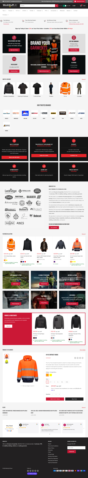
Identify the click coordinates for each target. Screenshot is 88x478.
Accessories (53, 10)
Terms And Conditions (53, 446)
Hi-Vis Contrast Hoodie (52, 355)
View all (84, 79)
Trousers (10, 10)
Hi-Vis (17, 10)
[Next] (85, 252)
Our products (54, 227)
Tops (4, 10)
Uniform (24, 10)
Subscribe (71, 451)
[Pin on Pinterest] (78, 358)
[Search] (56, 5)
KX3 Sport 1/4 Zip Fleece (38, 333)
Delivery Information (52, 456)
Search (49, 443)
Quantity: (48, 394)
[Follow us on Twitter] (30, 471)
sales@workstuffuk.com (16, 1)
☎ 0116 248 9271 (7, 1)
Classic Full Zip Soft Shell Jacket (26, 256)
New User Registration (47, 1)
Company (5, 14)
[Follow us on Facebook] (28, 471)
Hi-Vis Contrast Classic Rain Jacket (76, 256)
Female (31, 10)
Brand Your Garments (53, 458)
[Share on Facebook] (75, 358)
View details (83, 350)
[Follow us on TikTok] (35, 471)
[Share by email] (82, 358)
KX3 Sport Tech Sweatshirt (57, 333)
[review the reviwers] (36, 424)
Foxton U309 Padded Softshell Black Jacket (44, 256)
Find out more (6, 23)
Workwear (62, 10)
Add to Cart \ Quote (55, 399)
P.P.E (46, 10)
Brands (68, 10)
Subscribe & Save (80, 1)
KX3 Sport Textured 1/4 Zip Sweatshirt (75, 334)
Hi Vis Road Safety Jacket (9, 256)
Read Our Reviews (14, 157)
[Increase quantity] (59, 394)
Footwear (39, 10)
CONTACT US (73, 155)
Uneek (5, 258)
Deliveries (50, 450)
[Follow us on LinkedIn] (38, 471)
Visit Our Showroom (52, 462)
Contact (75, 10)
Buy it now (74, 399)
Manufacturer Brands (53, 460)
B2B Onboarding (56, 1)
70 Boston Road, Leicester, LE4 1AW (76, 23)
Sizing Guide (51, 454)
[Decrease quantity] (52, 394)
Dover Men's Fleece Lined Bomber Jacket (59, 256)
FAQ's (49, 452)
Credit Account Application (66, 1)
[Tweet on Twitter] (80, 358)
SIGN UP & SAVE (44, 155)
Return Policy (51, 448)
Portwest (72, 259)
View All (8, 326)
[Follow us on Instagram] (33, 471)
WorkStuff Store (41, 259)
